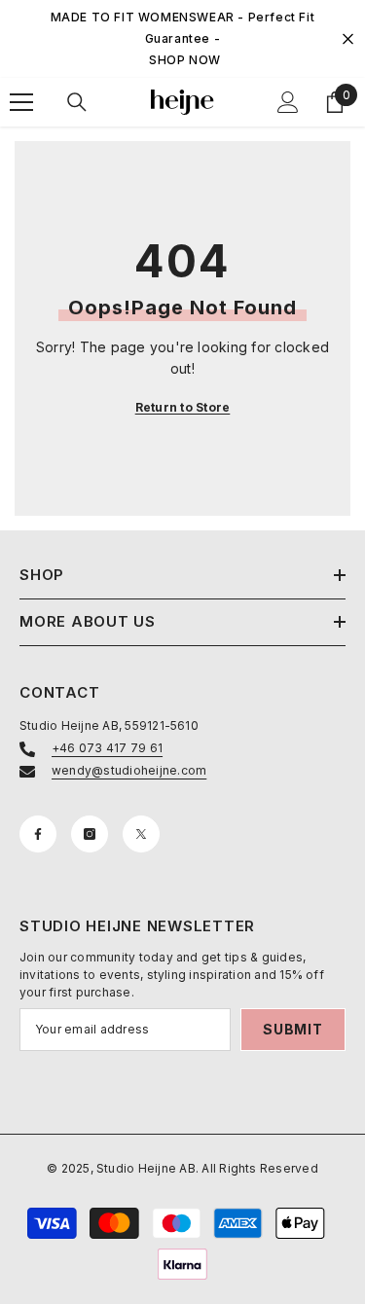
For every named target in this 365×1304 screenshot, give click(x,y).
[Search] (77, 102)
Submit (292, 1029)
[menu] (21, 102)
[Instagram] (89, 833)
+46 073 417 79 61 (107, 748)
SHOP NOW (185, 60)
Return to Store (183, 407)
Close (348, 39)
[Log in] (288, 102)
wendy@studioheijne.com (129, 770)
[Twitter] (141, 833)
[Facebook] (37, 833)
